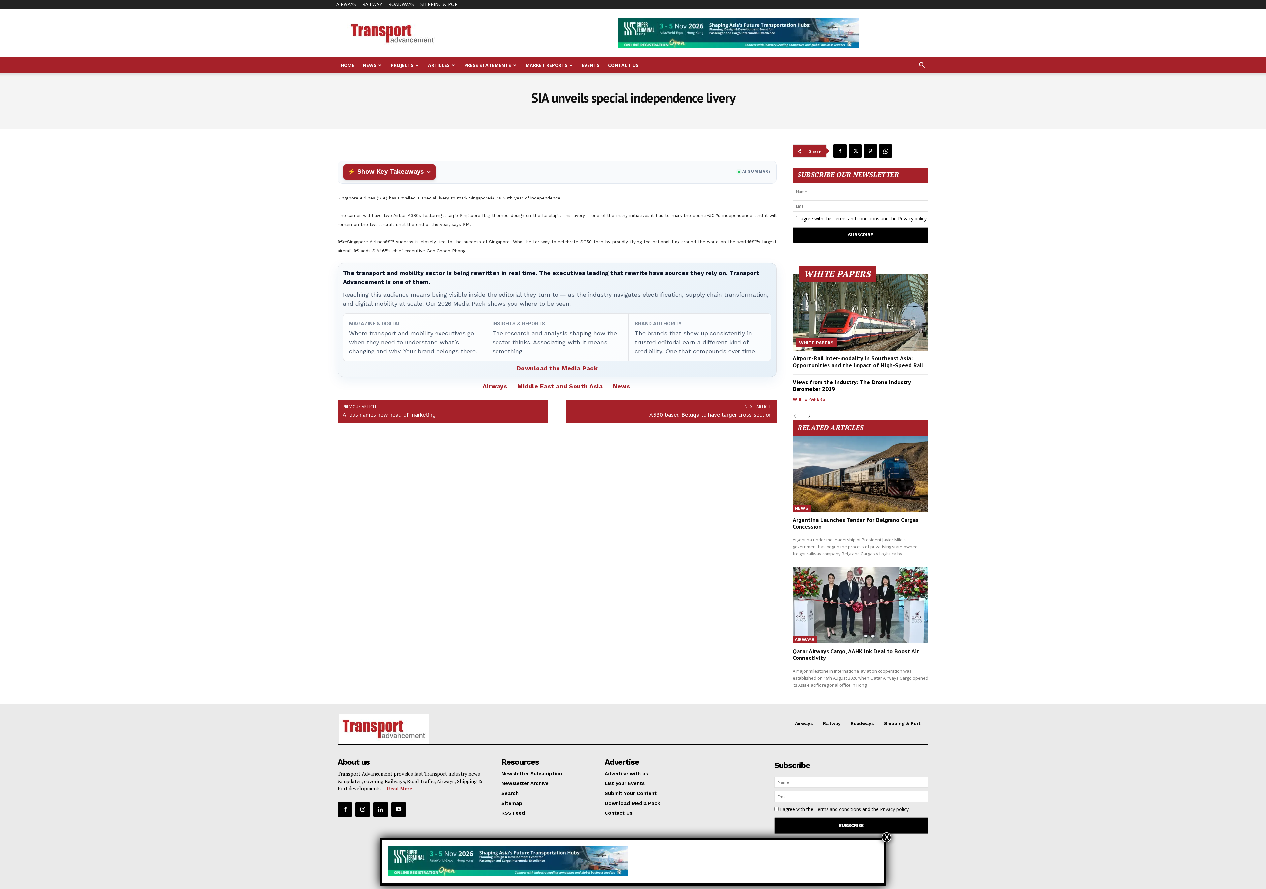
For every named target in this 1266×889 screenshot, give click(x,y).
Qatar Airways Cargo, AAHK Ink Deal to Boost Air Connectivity (856, 654)
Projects (402, 65)
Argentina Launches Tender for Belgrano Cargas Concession (855, 523)
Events (590, 65)
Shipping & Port (440, 4)
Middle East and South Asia (560, 386)
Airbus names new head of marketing (389, 414)
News (369, 65)
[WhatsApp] (885, 151)
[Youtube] (398, 809)
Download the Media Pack (557, 368)
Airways (346, 4)
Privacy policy (912, 218)
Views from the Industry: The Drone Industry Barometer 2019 (852, 385)
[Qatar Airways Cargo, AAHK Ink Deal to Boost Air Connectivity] (860, 605)
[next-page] (807, 416)
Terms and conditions (856, 218)
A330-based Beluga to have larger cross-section (710, 414)
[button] (922, 66)
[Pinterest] (870, 151)
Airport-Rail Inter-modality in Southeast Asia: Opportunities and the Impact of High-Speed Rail (858, 361)
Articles (439, 65)
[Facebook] (840, 151)
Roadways (401, 4)
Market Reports (546, 65)
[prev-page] (797, 416)
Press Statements (487, 65)
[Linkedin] (380, 809)
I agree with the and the (862, 218)
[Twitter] (855, 151)
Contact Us (623, 65)
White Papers (816, 342)
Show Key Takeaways (390, 171)
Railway (372, 4)
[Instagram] (362, 809)
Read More (399, 788)
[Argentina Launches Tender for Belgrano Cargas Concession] (860, 474)
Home (347, 65)
